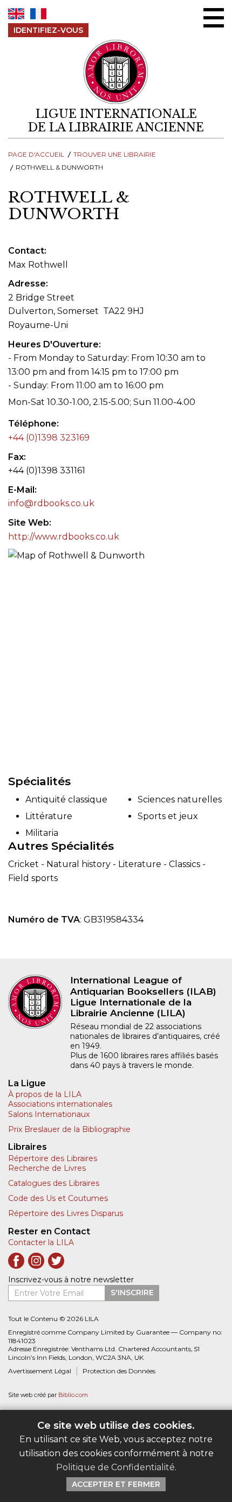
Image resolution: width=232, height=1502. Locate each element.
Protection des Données (119, 1371)
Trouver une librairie (114, 154)
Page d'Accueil (36, 154)
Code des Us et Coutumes (58, 1198)
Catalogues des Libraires (53, 1183)
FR (38, 13)
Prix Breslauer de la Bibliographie (69, 1129)
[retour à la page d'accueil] (39, 1002)
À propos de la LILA (44, 1094)
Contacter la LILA (41, 1242)
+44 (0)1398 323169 (49, 437)
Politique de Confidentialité (115, 1467)
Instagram (36, 1261)
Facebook (16, 1261)
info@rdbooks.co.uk (51, 503)
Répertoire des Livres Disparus (65, 1213)
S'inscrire (132, 1292)
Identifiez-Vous (48, 30)
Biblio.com (73, 1395)
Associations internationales (60, 1104)
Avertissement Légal (39, 1371)
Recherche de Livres (47, 1168)
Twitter (56, 1261)
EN (16, 13)
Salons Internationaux (49, 1114)
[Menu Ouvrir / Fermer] (213, 17)
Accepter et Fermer (116, 1484)
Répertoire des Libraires (52, 1158)
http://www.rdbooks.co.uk (63, 537)
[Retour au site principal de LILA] (116, 72)
